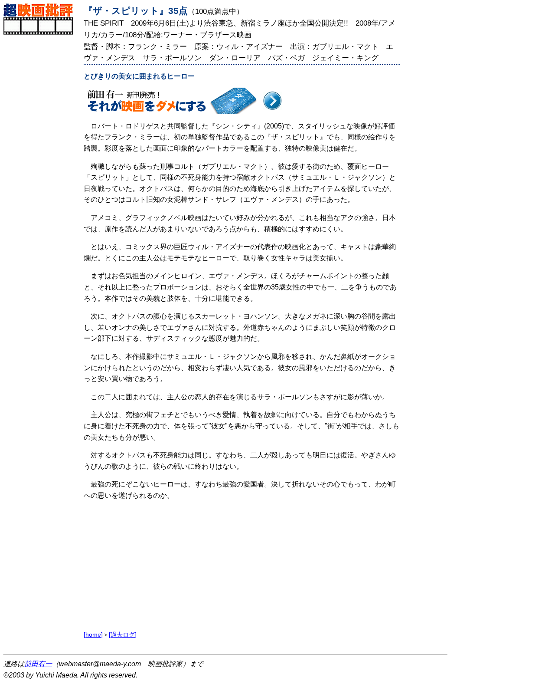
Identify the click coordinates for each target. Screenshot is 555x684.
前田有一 (38, 664)
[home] (93, 634)
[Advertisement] (41, 165)
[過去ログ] (123, 634)
